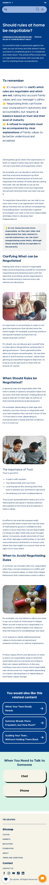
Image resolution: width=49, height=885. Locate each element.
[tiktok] (18, 873)
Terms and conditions (13, 858)
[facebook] (4, 873)
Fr (45, 3)
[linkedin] (23, 873)
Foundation (8, 848)
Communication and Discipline (17, 37)
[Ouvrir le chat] (42, 878)
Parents (6, 839)
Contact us (8, 868)
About (6, 853)
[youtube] (13, 873)
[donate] (6, 879)
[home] (11, 819)
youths (6, 834)
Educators (8, 844)
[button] (7, 2)
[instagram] (8, 873)
